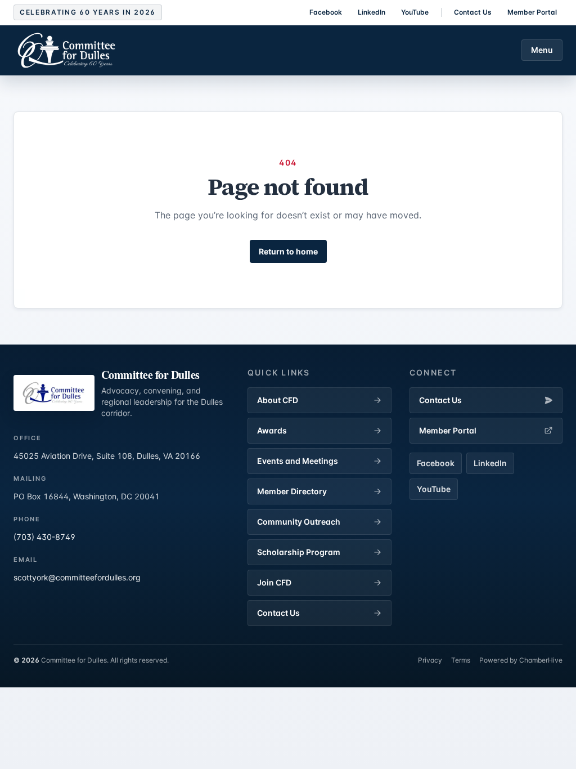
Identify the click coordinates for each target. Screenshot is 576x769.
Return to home (288, 251)
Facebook (325, 12)
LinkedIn (371, 12)
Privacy (430, 660)
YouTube (415, 12)
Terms (460, 660)
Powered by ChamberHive (520, 660)
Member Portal (532, 12)
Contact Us (473, 12)
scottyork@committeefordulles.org (77, 577)
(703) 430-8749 (44, 537)
